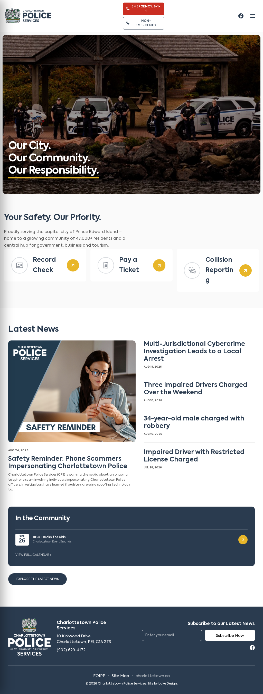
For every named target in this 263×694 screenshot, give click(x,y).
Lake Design (167, 683)
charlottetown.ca (153, 676)
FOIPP (99, 676)
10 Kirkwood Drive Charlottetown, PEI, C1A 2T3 (84, 639)
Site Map (120, 676)
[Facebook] (241, 16)
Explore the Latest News (37, 579)
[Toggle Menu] (253, 16)
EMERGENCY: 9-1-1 (146, 9)
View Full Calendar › (33, 555)
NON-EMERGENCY (146, 23)
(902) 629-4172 (71, 650)
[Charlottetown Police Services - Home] (28, 16)
